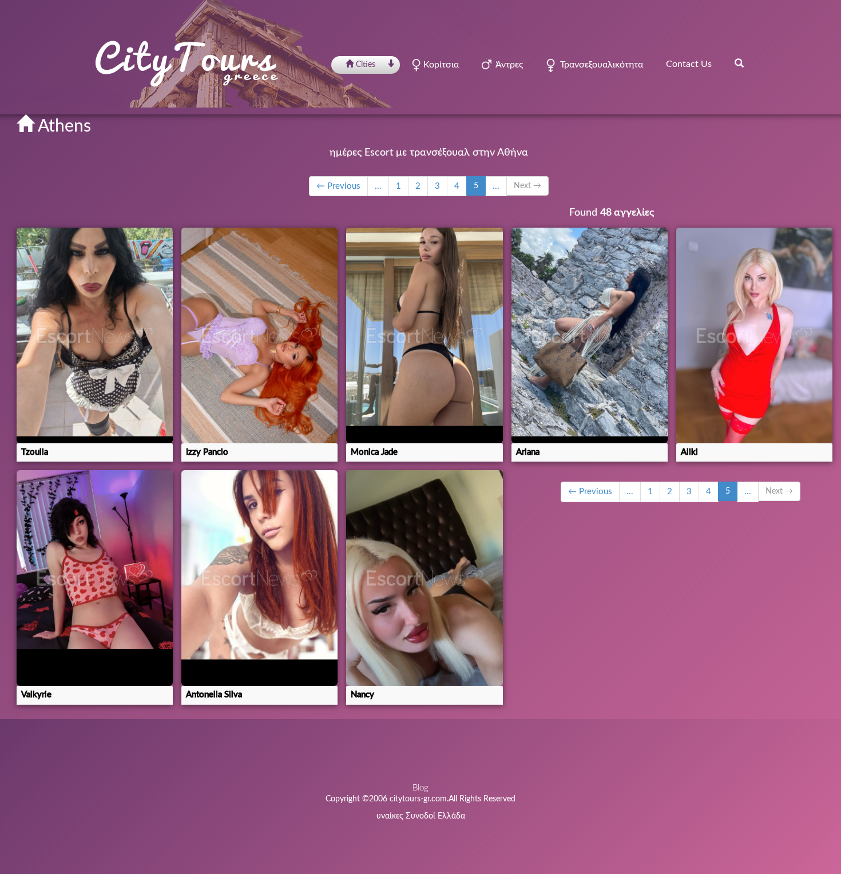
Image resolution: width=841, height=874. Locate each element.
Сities (366, 65)
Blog (420, 788)
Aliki (689, 452)
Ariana (527, 452)
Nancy (362, 694)
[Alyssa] (754, 335)
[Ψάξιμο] (739, 62)
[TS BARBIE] (424, 578)
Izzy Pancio (207, 452)
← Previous (338, 186)
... (378, 186)
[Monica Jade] (424, 335)
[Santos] (589, 335)
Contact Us (689, 64)
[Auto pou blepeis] (95, 335)
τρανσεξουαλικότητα (599, 64)
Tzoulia (34, 452)
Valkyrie (36, 694)
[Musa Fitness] (259, 335)
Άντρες (507, 64)
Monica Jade (374, 452)
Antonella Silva (214, 694)
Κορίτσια (440, 64)
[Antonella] (259, 578)
